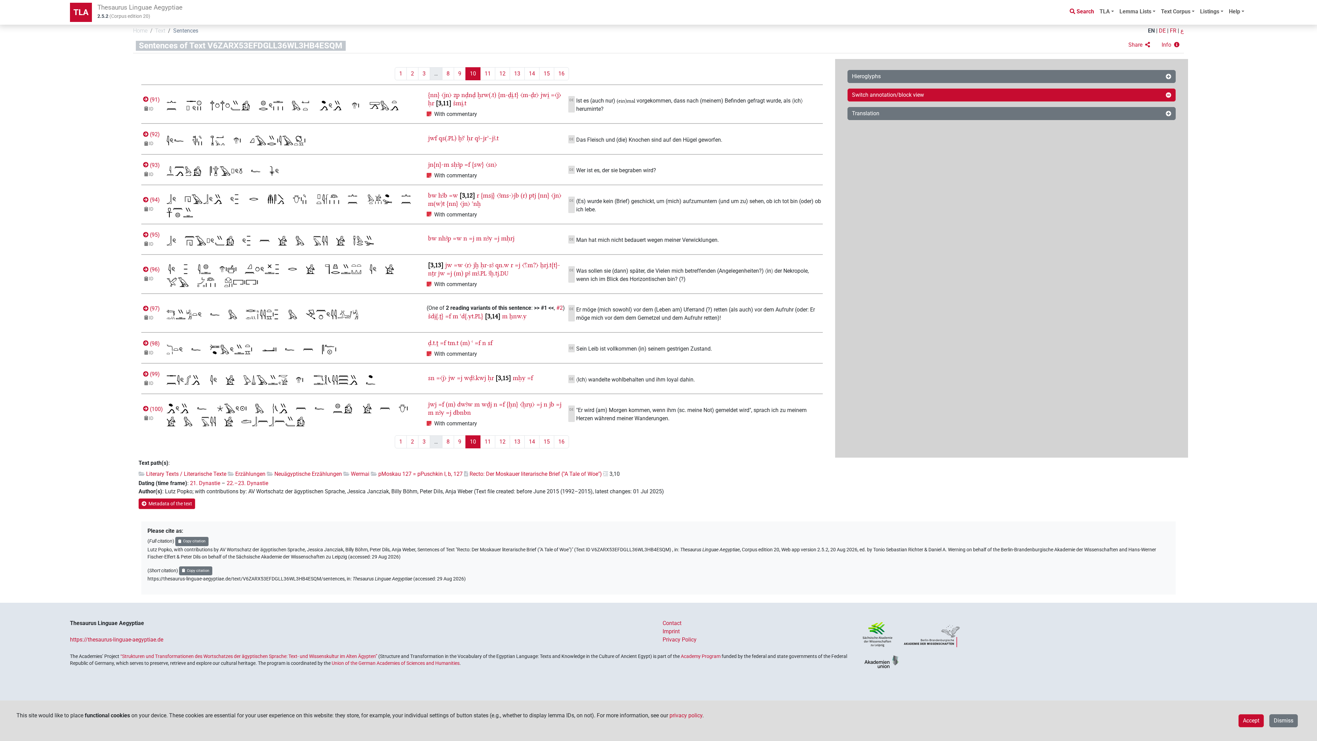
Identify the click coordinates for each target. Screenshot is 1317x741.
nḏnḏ (468, 95)
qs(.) (447, 138)
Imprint (671, 631)
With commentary (455, 114)
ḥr (431, 103)
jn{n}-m (438, 164)
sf (490, 343)
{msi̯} (488, 195)
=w (453, 195)
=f (467, 164)
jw (448, 265)
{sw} (478, 164)
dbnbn (462, 412)
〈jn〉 (446, 95)
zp (456, 95)
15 (547, 73)
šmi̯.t (459, 103)
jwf (432, 138)
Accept (1251, 720)
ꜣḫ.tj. (498, 273)
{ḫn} (512, 404)
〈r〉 (468, 265)
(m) (458, 273)
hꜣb (442, 195)
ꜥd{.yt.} (471, 316)
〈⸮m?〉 (530, 265)
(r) (524, 195)
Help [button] (1234, 11)
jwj (432, 404)
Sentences (185, 30)
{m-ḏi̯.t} (508, 95)
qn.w (502, 265)
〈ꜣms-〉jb (508, 195)
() (154, 99)
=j (471, 238)
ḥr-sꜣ (487, 265)
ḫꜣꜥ (461, 138)
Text (160, 30)
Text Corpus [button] (1175, 11)
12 (502, 73)
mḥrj (507, 238)
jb (551, 404)
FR (1173, 30)
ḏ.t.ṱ (433, 343)
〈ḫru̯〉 (527, 404)
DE (1162, 30)
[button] (1139, 44)
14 (532, 73)
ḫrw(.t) (486, 95)
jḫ (476, 265)
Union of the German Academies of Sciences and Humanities (396, 663)
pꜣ (467, 273)
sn (431, 378)
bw (432, 195)
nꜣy (487, 238)
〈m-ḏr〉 (529, 95)
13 (517, 73)
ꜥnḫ (476, 204)
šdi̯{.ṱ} (435, 316)
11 (488, 73)
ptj (532, 195)
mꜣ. (479, 273)
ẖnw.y (517, 316)
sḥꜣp (457, 164)
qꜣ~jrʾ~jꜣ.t (487, 138)
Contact (672, 623)
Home (140, 30)
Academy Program (701, 656)
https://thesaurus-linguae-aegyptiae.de (116, 639)
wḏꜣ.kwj (475, 378)
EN (1151, 30)
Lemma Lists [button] (1135, 11)
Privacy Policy (680, 639)
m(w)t (436, 204)
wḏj (487, 404)
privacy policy (685, 715)
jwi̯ (545, 95)
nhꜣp (444, 238)
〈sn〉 (491, 164)
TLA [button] (1105, 11)
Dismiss (1283, 720)
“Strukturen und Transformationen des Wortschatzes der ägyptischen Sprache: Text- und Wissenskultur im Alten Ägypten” (248, 656)
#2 (559, 308)
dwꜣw (465, 404)
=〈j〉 (556, 95)
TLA (80, 12)
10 (473, 73)
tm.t (453, 343)
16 (561, 73)
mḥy (519, 378)
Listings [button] (1209, 11)
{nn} (434, 95)
